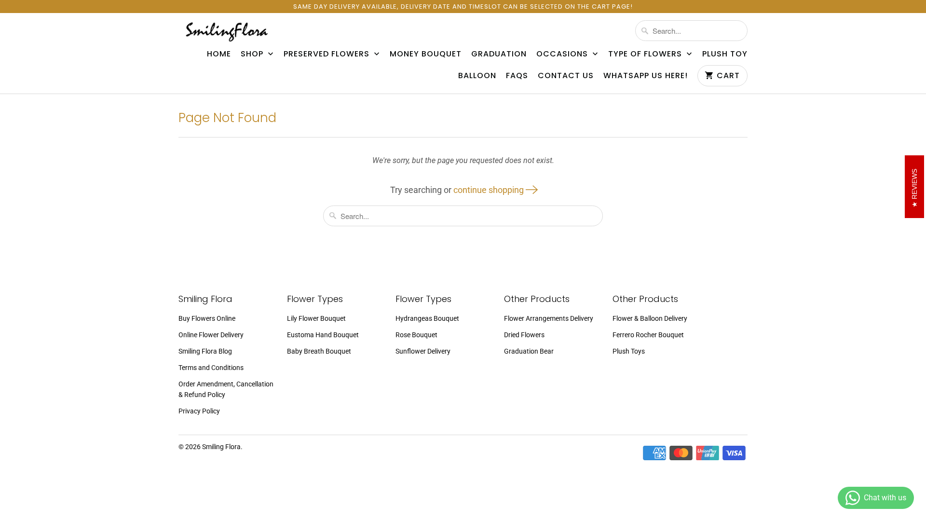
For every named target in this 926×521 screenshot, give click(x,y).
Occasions (563, 54)
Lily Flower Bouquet (316, 318)
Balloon (477, 75)
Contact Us (566, 75)
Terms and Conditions (211, 367)
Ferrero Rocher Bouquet (648, 335)
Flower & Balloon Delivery (650, 318)
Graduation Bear (529, 351)
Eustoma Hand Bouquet (323, 335)
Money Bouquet (426, 54)
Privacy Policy (199, 411)
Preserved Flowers (328, 54)
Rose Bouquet (416, 335)
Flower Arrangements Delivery (548, 318)
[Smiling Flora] (226, 31)
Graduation (499, 54)
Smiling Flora (221, 447)
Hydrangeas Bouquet (427, 318)
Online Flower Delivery (211, 335)
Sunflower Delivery (422, 351)
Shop (253, 54)
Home (219, 54)
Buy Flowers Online (206, 318)
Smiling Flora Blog (205, 351)
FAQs (517, 75)
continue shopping (489, 190)
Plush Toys (629, 351)
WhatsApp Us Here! (645, 75)
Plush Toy (725, 54)
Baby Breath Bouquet (319, 351)
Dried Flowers (524, 335)
